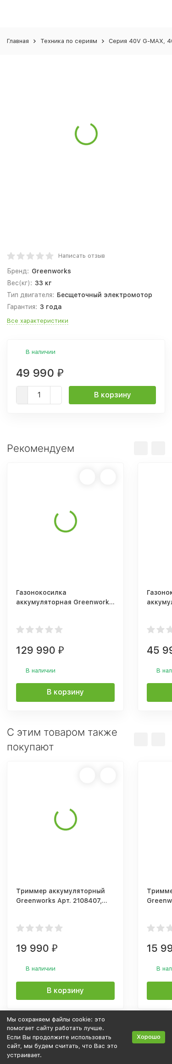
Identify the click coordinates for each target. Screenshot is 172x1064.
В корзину (112, 395)
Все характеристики (37, 320)
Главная (18, 41)
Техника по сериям (68, 41)
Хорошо (149, 1036)
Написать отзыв (81, 255)
